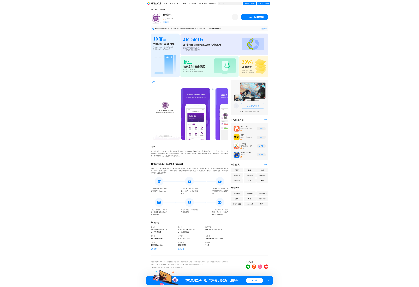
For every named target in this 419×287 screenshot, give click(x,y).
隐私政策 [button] (181, 249)
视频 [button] (249, 170)
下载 (262, 146)
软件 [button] (156, 9)
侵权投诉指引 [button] (217, 262)
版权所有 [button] (196, 262)
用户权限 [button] (202, 262)
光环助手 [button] (237, 193)
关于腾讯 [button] (153, 262)
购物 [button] (262, 180)
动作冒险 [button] (250, 175)
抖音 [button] (236, 199)
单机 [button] (262, 170)
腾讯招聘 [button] (183, 262)
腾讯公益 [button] (189, 262)
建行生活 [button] (262, 199)
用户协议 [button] (225, 262)
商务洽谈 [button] (176, 262)
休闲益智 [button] (262, 175)
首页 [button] (152, 9)
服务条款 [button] (170, 262)
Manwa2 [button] (250, 204)
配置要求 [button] (264, 29)
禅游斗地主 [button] (237, 204)
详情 (261, 128)
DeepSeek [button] (249, 193)
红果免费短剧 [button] (262, 193)
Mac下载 (256, 17)
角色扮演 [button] (237, 175)
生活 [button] (249, 180)
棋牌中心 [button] (237, 180)
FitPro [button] (262, 204)
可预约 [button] (237, 170)
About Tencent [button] (161, 262)
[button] (154, 3)
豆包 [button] (249, 199)
